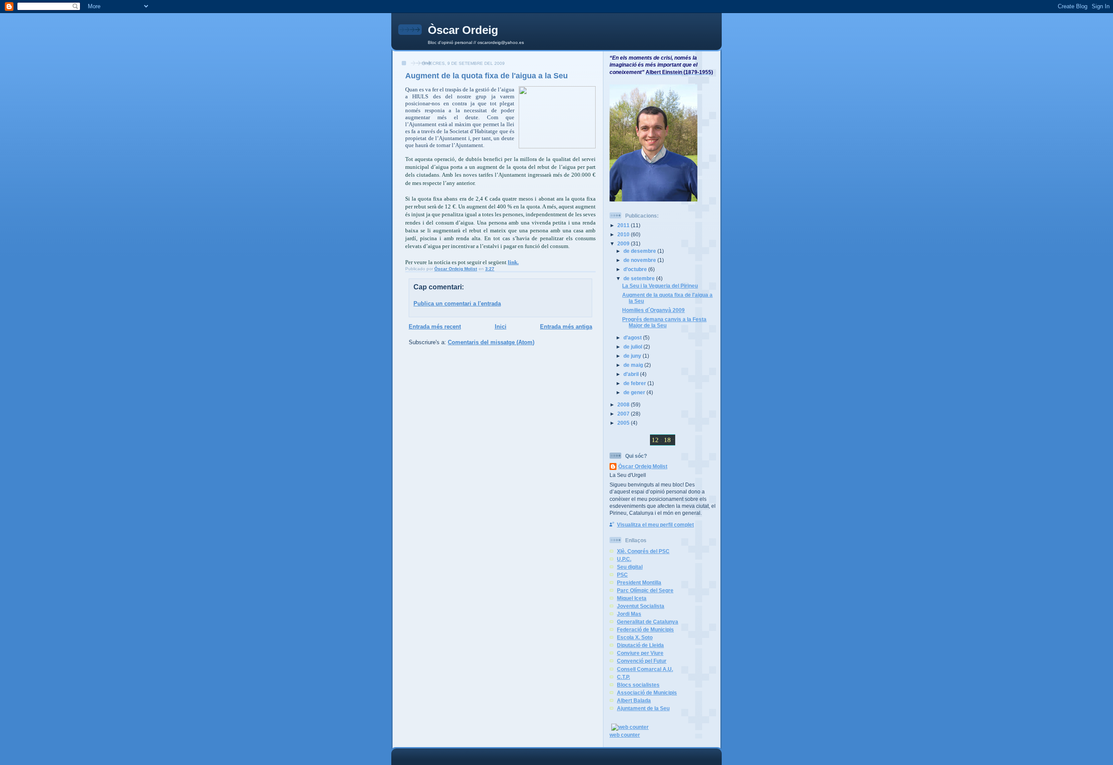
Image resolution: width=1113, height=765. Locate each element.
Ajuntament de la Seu (643, 708)
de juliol (633, 346)
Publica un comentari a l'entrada (457, 303)
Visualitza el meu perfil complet (655, 524)
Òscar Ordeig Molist (642, 466)
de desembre (640, 251)
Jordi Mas (629, 614)
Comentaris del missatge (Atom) (491, 342)
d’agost (633, 337)
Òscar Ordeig (463, 30)
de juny (633, 356)
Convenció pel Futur (641, 661)
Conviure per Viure (640, 653)
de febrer (635, 383)
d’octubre (635, 269)
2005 (624, 423)
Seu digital (630, 567)
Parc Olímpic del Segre (645, 590)
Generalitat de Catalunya (647, 621)
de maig (633, 365)
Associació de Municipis (647, 692)
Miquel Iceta (631, 598)
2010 (624, 234)
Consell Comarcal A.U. (645, 669)
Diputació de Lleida (640, 645)
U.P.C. (624, 559)
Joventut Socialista (640, 606)
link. (513, 262)
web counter (625, 735)
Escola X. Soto (635, 637)
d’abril (631, 374)
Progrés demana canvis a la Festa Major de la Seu (664, 322)
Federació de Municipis (645, 629)
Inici (501, 326)
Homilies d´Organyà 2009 (653, 310)
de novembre (640, 260)
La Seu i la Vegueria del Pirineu (660, 286)
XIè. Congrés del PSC (643, 551)
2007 (624, 413)
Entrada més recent (435, 326)
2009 (624, 243)
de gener (634, 392)
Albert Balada (634, 700)
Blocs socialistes (638, 685)
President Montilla (639, 582)
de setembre (639, 278)
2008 (624, 404)
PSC (622, 574)
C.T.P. (623, 677)
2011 (624, 225)
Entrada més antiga (566, 326)
